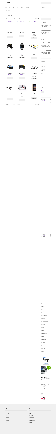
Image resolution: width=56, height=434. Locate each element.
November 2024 (44, 59)
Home (6, 7)
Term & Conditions (33, 413)
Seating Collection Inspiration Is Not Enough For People (46, 28)
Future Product (44, 318)
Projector (43, 342)
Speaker (43, 72)
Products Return (32, 420)
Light (43, 330)
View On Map (43, 388)
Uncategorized (44, 73)
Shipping (31, 415)
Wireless (43, 351)
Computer (43, 69)
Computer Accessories (45, 311)
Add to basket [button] (10, 37)
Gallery (22, 7)
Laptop (43, 327)
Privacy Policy (32, 417)
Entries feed (42, 82)
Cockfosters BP (8, 415)
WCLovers (7, 3)
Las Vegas (7, 420)
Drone (43, 314)
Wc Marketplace (27, 7)
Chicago (7, 418)
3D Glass (43, 306)
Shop (13, 7)
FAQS (31, 422)
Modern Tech (44, 339)
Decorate (43, 312)
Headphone (43, 324)
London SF (7, 413)
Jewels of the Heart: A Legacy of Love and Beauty (46, 26)
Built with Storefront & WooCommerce (10, 428)
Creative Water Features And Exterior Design (46, 33)
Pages (9, 7)
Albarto (7, 422)
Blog (17, 7)
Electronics (43, 70)
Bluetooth (43, 308)
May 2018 (43, 61)
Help (31, 418)
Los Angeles (7, 417)
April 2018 (43, 62)
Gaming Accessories (45, 321)
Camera (43, 309)
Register (42, 80)
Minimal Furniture (44, 333)
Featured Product (44, 315)
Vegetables (43, 348)
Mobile (43, 336)
